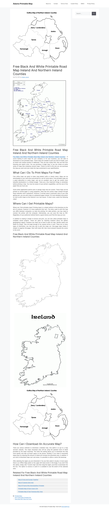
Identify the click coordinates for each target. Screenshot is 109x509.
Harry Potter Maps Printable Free (23, 497)
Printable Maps (18, 496)
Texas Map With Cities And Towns (23, 499)
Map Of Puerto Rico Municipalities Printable (31, 485)
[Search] (94, 13)
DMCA (82, 3)
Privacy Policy (91, 3)
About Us (48, 3)
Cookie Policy (74, 3)
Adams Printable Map (23, 4)
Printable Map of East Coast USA (28, 488)
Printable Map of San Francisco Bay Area (30, 491)
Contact (56, 3)
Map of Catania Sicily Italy (26, 482)
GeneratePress (65, 506)
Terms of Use (64, 3)
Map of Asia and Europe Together (28, 479)
